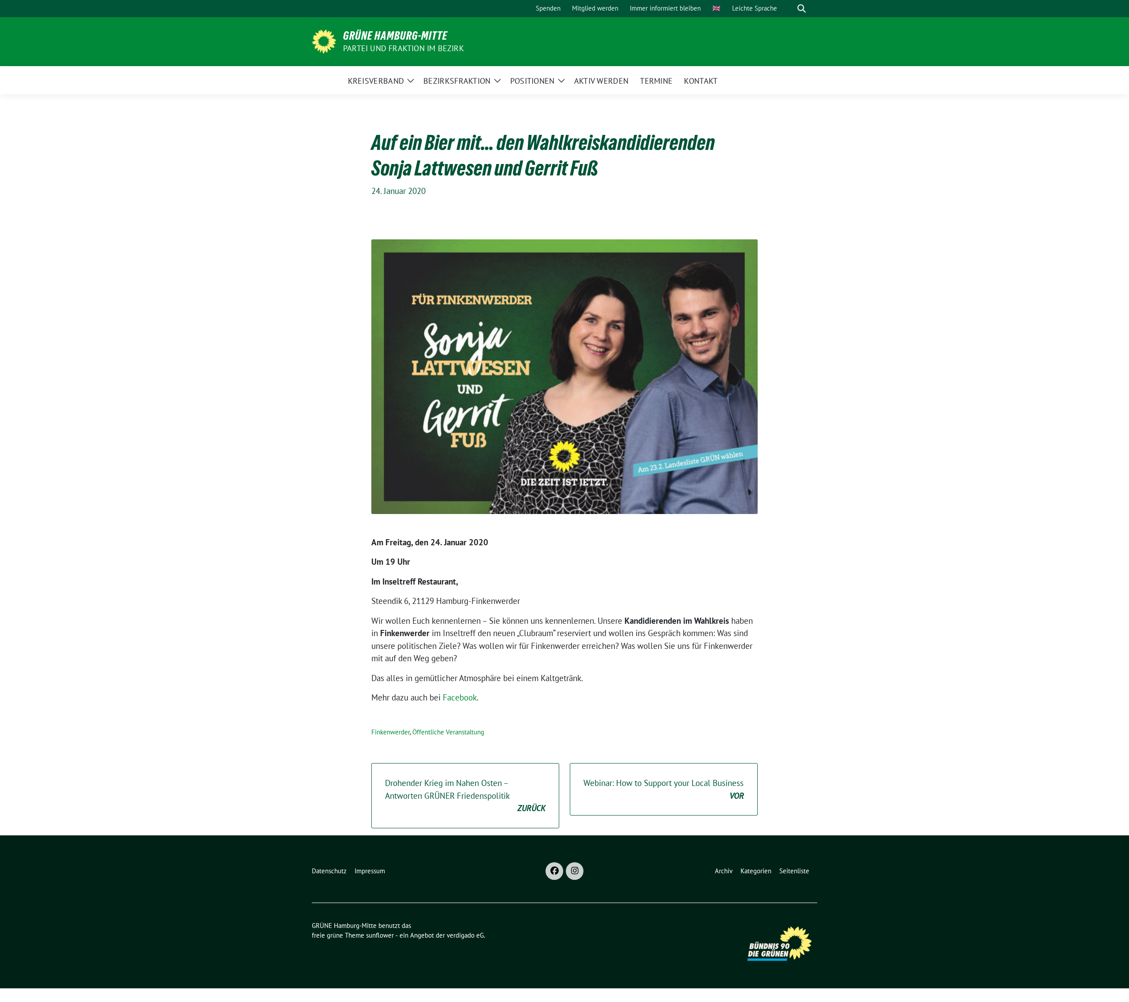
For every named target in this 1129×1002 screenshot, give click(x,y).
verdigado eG (465, 935)
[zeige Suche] (801, 8)
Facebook (460, 697)
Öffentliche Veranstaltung (448, 732)
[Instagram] (574, 871)
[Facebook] (554, 871)
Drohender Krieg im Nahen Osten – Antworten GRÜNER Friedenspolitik (465, 795)
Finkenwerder (390, 732)
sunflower (380, 935)
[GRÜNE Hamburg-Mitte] (324, 40)
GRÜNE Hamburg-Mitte (395, 35)
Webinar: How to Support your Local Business (663, 789)
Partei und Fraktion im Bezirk (403, 48)
